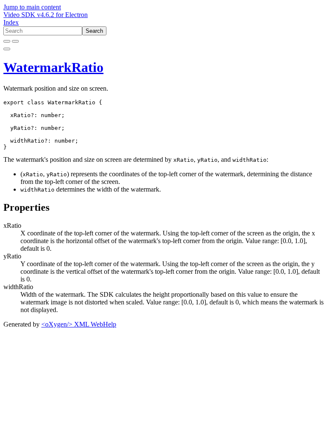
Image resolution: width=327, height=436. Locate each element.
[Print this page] (6, 49)
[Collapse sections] (15, 41)
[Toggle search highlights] (6, 41)
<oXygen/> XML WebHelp (78, 324)
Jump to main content (32, 7)
